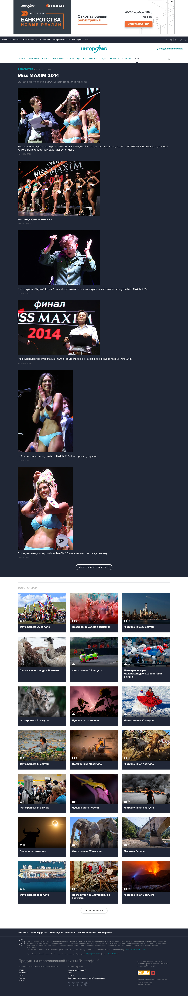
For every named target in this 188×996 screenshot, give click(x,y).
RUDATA (71, 975)
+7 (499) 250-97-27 (112, 954)
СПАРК (21, 970)
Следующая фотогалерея (93, 567)
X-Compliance (24, 973)
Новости (114, 58)
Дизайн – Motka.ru (144, 985)
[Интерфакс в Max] (86, 984)
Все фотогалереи (94, 910)
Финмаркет (77, 39)
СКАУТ (21, 975)
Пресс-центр (56, 932)
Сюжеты (126, 58)
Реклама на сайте (87, 932)
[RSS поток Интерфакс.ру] (82, 984)
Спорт (70, 58)
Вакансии (70, 932)
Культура (81, 58)
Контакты (23, 932)
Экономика (58, 58)
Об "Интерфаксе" (29, 39)
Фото (137, 58)
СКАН (70, 973)
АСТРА (21, 981)
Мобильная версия (10, 39)
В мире (45, 58)
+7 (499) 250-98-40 (93, 954)
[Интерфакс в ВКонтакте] (77, 984)
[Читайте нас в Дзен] (69, 984)
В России (34, 58)
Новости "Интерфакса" (77, 970)
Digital (103, 58)
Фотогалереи (25, 69)
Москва (93, 58)
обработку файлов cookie (136, 950)
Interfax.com (45, 39)
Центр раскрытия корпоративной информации (86, 978)
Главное (22, 58)
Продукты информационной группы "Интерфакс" (59, 961)
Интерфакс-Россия (61, 39)
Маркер (22, 978)
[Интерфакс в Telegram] (73, 984)
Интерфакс (94, 49)
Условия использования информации (152, 979)
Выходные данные (144, 982)
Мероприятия (105, 932)
